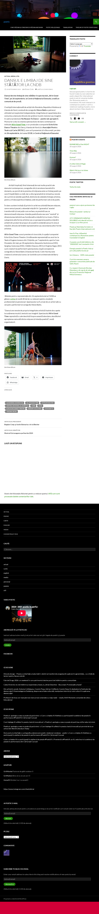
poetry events (78, 140)
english (7, 525)
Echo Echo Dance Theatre (15, 408)
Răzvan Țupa (29, 89)
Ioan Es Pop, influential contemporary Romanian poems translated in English (82, 235)
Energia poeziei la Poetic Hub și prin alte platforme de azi (81, 249)
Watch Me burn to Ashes (79, 170)
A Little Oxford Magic (78, 164)
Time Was (73, 151)
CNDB (33, 405)
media (13, 76)
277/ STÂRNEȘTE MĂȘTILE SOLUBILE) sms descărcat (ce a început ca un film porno (81, 220)
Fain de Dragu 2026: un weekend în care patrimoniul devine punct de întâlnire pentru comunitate (40, 680)
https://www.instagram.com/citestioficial (19, 789)
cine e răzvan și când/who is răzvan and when (26, 27)
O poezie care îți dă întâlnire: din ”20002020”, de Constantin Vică (82, 243)
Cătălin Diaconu (48, 403)
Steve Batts (49, 408)
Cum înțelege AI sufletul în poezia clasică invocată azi (23, 722)
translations (68, 27)
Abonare (8, 818)
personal (7, 582)
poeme (6, 516)
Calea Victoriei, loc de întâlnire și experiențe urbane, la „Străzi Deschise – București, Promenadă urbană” (43, 685)
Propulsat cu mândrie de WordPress (15, 899)
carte (6, 521)
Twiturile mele (75, 187)
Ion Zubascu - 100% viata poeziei (82, 255)
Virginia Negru (11, 411)
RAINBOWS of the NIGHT (79, 144)
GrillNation (8, 776)
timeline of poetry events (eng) (86, 27)
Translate (87, 46)
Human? (73, 157)
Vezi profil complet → (78, 122)
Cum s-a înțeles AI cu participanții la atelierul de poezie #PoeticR (28, 739)
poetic (7, 21)
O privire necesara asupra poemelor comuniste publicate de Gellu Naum (82, 261)
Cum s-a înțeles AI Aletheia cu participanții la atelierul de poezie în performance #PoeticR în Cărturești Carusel (47, 734)
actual (7, 76)
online (12, 299)
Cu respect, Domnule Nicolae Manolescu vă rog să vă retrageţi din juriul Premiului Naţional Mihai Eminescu (82, 271)
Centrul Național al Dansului (17, 405)
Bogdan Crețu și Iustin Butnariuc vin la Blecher (21, 423)
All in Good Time (18, 124)
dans (40, 405)
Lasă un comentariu (45, 89)
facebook (8, 654)
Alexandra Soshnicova (14, 403)
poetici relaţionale (53, 27)
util (17, 76)
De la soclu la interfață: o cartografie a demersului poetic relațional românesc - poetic (35, 733)
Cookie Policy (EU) (11, 534)
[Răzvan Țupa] (6, 853)
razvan (73, 88)
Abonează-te (9, 884)
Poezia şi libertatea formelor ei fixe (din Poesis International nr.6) (82, 228)
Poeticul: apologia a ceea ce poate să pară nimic (21, 716)
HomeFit (7, 780)
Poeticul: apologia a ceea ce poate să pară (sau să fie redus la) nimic (70, 722)
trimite (7, 645)
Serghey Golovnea (35, 408)
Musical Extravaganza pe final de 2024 (18, 431)
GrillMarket (8, 771)
